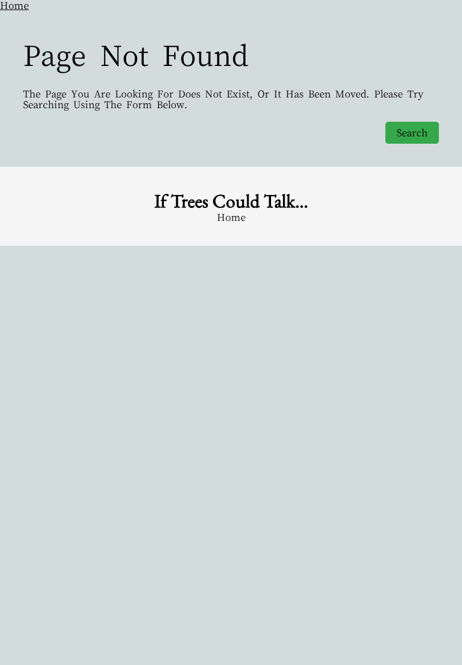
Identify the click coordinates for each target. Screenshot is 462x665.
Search (412, 133)
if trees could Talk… (231, 200)
